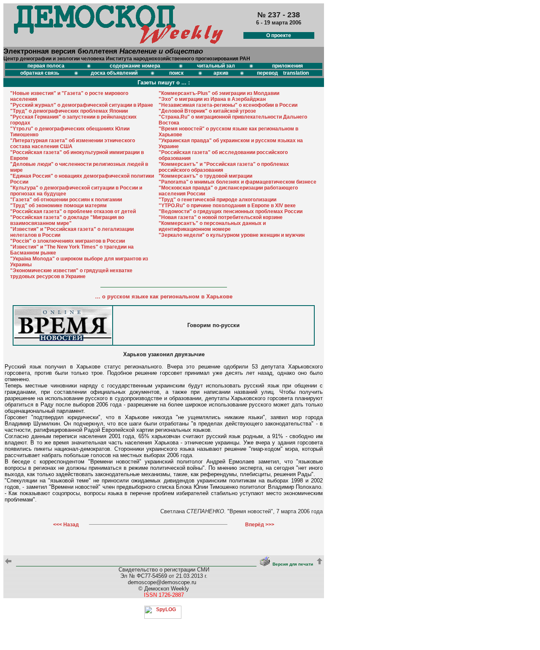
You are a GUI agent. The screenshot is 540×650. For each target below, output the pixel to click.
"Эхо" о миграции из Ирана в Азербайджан (212, 99)
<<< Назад (66, 525)
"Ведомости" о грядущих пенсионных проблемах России (230, 211)
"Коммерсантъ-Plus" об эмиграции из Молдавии (219, 93)
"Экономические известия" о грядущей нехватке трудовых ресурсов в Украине (71, 273)
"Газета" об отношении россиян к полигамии (66, 200)
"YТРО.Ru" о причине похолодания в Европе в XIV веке (227, 206)
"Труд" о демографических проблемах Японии (69, 111)
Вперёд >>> (259, 525)
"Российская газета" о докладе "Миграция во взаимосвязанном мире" (67, 220)
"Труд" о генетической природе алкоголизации (217, 200)
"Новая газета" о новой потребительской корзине (221, 217)
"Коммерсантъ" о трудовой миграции (205, 176)
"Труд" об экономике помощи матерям (58, 206)
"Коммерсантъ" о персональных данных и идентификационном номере (212, 226)
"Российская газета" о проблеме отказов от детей (73, 211)
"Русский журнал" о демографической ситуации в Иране (81, 105)
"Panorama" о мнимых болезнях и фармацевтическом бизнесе (237, 182)
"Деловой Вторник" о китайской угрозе (207, 111)
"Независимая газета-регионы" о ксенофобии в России (228, 105)
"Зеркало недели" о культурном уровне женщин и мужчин (232, 235)
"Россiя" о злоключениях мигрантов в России (67, 241)
